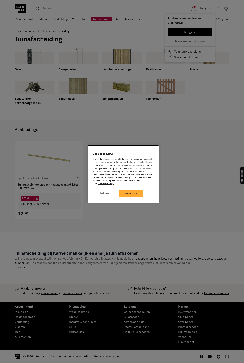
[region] (123, 174)
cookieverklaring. (106, 184)
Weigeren (105, 193)
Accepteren (131, 193)
